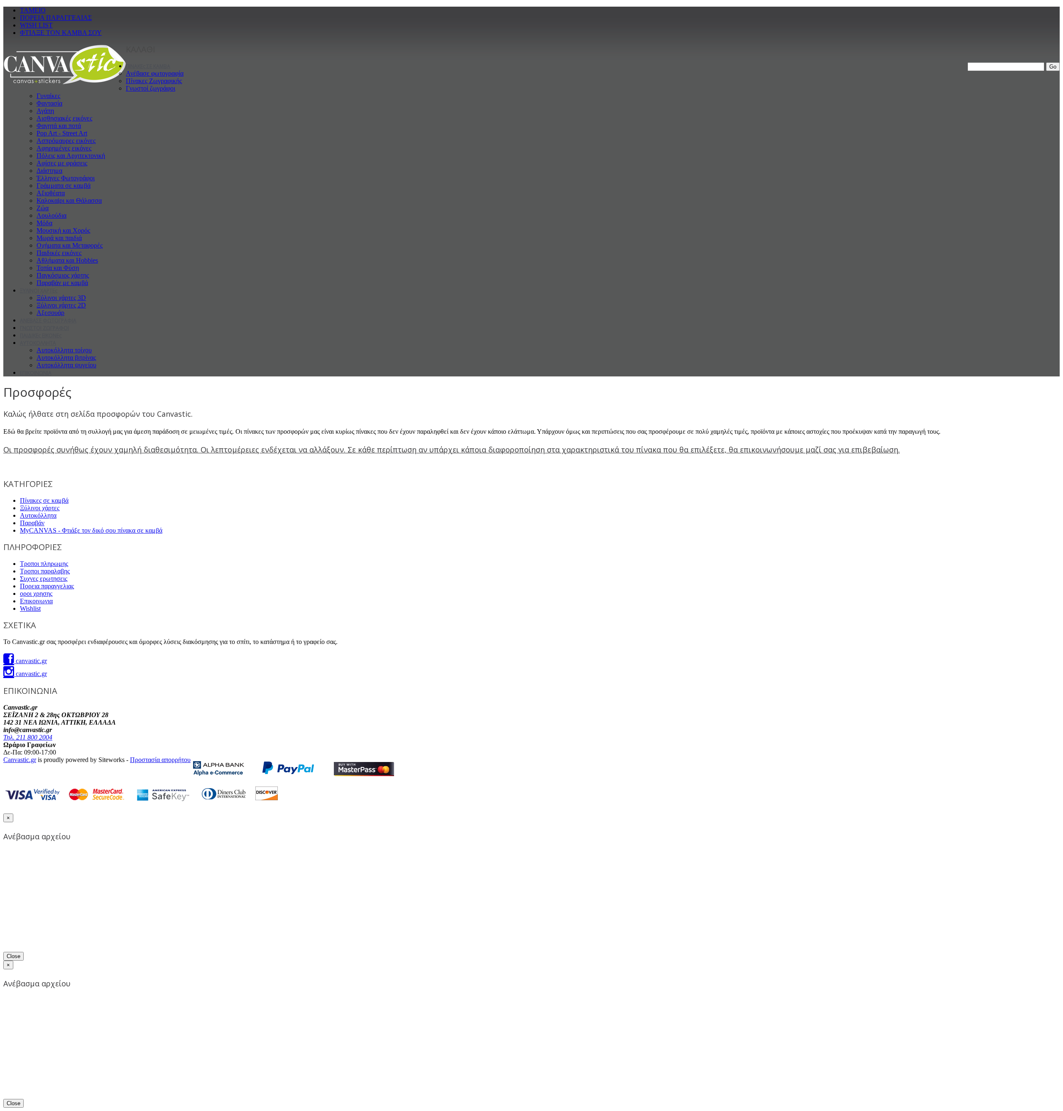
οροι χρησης (36, 593)
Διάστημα (49, 170)
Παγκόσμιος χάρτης (63, 275)
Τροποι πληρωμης (44, 563)
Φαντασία (49, 103)
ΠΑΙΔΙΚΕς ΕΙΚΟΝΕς (40, 335)
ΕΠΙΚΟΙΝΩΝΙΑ (35, 372)
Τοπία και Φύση (58, 267)
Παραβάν (32, 522)
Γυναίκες (48, 95)
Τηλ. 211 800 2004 (27, 737)
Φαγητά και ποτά (59, 125)
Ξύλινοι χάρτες (39, 507)
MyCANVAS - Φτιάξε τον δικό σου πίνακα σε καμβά (91, 530)
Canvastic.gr (19, 759)
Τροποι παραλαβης (45, 571)
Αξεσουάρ (50, 312)
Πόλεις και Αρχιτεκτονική (71, 155)
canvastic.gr (30, 660)
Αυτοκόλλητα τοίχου (64, 350)
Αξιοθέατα (51, 193)
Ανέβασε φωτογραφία (155, 73)
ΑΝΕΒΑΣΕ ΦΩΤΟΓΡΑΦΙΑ (48, 320)
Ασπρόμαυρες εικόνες (66, 140)
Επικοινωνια (36, 601)
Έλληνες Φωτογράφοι (66, 178)
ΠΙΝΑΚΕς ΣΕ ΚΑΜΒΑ (148, 66)
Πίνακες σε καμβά (44, 500)
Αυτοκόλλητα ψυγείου (66, 365)
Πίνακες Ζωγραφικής (154, 80)
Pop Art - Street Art (62, 133)
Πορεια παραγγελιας (47, 586)
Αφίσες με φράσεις (62, 163)
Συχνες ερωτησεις (43, 578)
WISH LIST (36, 25)
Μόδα (44, 222)
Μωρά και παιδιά (59, 237)
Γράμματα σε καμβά (64, 185)
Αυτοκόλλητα (38, 515)
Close (13, 956)
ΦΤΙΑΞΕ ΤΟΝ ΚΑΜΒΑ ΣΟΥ (61, 32)
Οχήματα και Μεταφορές (70, 245)
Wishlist (30, 608)
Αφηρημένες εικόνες (64, 148)
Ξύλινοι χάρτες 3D (61, 297)
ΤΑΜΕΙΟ (33, 10)
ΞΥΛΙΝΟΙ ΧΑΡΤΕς (38, 290)
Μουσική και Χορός (63, 230)
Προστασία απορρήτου (160, 759)
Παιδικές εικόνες (59, 252)
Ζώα (43, 207)
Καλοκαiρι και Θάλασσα (69, 200)
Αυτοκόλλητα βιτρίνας (66, 357)
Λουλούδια (51, 215)
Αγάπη (45, 110)
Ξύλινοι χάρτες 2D (61, 305)
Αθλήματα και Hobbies (67, 260)
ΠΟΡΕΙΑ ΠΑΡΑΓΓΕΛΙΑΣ (56, 17)
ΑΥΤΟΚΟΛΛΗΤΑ (38, 343)
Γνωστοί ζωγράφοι (150, 88)
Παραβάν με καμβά (62, 282)
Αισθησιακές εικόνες (64, 118)
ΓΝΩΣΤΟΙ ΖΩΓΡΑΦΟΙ (44, 328)
